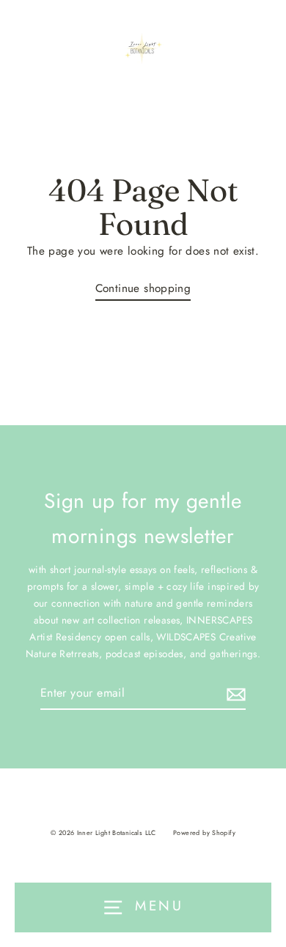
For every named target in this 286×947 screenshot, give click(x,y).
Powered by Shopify (204, 832)
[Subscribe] (234, 693)
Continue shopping (143, 288)
